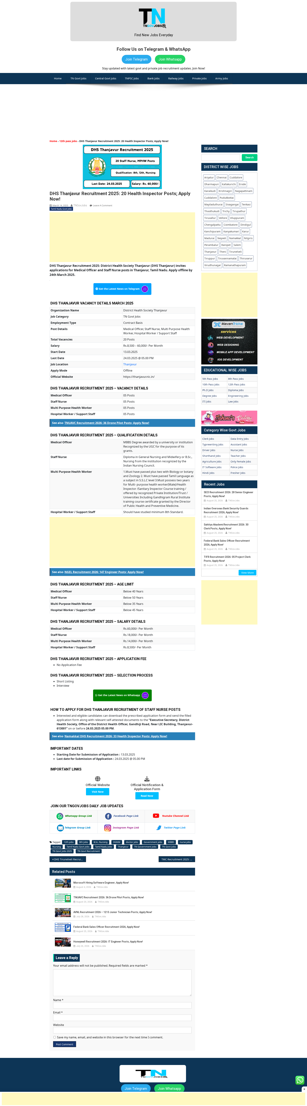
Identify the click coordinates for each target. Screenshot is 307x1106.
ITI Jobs (206, 401)
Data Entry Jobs (240, 438)
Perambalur (211, 245)
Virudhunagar (212, 265)
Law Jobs (233, 401)
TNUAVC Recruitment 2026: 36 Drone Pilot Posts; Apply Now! (108, 897)
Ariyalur (209, 177)
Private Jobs (199, 78)
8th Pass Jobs (236, 378)
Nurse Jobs (237, 450)
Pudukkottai (227, 197)
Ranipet (226, 245)
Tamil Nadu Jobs (103, 846)
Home (53, 141)
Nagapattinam (243, 191)
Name (58, 1000)
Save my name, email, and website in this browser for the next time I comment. (110, 1037)
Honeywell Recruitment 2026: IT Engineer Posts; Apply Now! (108, 941)
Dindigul (246, 224)
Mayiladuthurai (213, 204)
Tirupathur (239, 211)
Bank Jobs (153, 78)
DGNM (116, 842)
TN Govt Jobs (78, 78)
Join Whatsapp (170, 59)
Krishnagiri (225, 191)
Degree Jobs (209, 395)
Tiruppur (209, 258)
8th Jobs (83, 842)
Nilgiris (248, 238)
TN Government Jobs (145, 846)
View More (247, 572)
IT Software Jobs (212, 467)
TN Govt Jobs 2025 (62, 851)
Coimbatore (231, 224)
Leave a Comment (102, 205)
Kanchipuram (212, 231)
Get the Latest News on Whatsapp (119, 695)
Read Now (147, 795)
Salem (237, 245)
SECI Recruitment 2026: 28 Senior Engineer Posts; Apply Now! (228, 494)
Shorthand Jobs (211, 455)
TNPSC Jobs (132, 78)
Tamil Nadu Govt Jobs (61, 208)
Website (58, 1025)
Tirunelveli (235, 251)
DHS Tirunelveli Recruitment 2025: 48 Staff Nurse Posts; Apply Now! (70, 859)
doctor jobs (132, 842)
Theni (222, 251)
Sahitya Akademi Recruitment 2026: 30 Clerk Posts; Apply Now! (226, 526)
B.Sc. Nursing (100, 842)
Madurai (209, 238)
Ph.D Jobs (208, 390)
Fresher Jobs (238, 473)
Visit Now (98, 791)
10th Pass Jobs (210, 384)
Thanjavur (130, 364)
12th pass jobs (68, 141)
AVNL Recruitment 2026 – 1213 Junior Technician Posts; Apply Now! (112, 912)
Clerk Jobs (208, 438)
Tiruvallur (210, 218)
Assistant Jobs (239, 444)
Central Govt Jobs (105, 78)
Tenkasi (246, 204)
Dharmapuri (211, 184)
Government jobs (153, 842)
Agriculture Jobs (212, 461)
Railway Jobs (176, 78)
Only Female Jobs (241, 461)
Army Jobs (221, 78)
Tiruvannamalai (227, 258)
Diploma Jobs (236, 390)
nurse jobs (185, 842)
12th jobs (69, 842)
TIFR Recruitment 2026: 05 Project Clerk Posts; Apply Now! (227, 558)
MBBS (171, 842)
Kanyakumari (231, 231)
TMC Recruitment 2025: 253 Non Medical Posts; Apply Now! (178, 859)
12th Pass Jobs (236, 384)
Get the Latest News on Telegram (119, 288)
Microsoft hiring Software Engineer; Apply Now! (101, 882)
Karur (245, 231)
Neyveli (221, 238)
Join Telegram (136, 59)
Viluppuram (237, 218)
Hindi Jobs (208, 473)
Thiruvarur (246, 258)
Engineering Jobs (238, 395)
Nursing (56, 846)
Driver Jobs (208, 450)
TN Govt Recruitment (88, 851)
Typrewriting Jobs (212, 444)
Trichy (226, 211)
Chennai (222, 177)
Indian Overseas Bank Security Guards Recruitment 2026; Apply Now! (226, 510)
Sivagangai (232, 204)
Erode (242, 184)
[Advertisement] (153, 109)
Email (58, 1012)
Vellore (223, 218)
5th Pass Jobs (210, 378)
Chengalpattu (212, 224)
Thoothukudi (211, 211)
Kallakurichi (229, 184)
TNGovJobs (80, 205)
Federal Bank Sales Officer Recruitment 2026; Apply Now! (106, 926)
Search (249, 157)
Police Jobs (237, 467)
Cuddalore (236, 177)
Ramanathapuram (235, 265)
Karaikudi (210, 191)
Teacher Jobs (238, 455)
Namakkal (235, 238)
